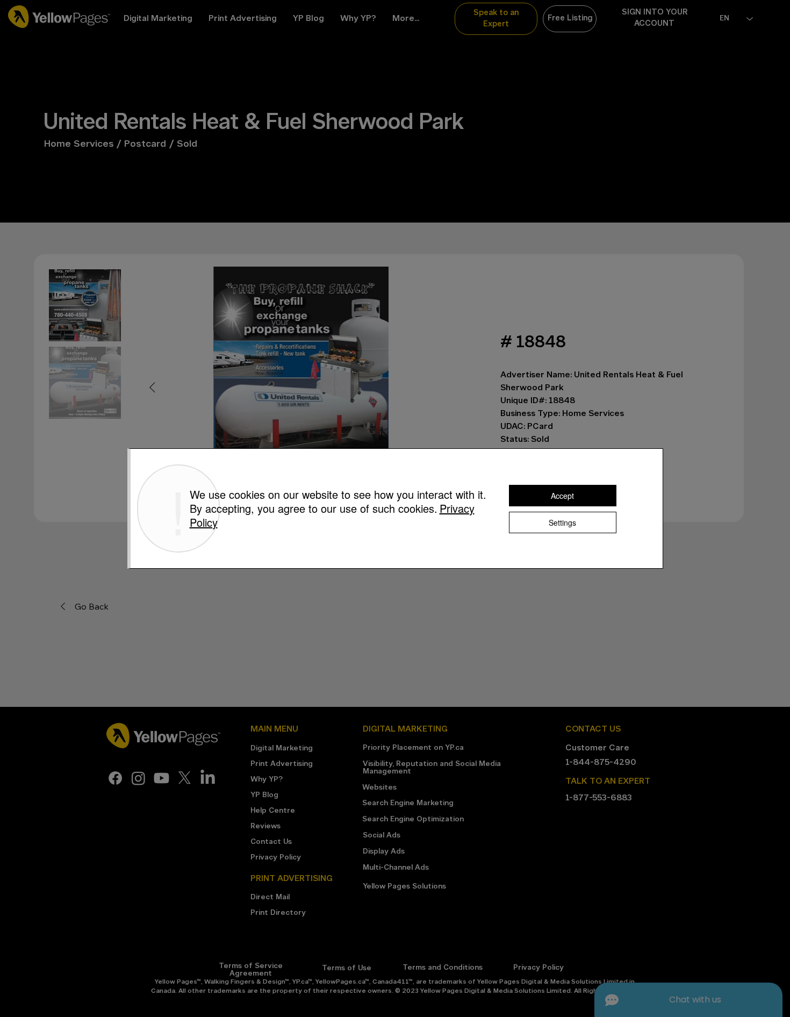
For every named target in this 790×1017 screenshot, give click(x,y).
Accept (562, 495)
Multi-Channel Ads (396, 868)
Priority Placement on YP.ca (413, 748)
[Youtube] (161, 778)
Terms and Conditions (443, 968)
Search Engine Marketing (408, 803)
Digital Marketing (281, 748)
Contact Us (271, 842)
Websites (379, 788)
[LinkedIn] (208, 778)
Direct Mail (270, 897)
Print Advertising (281, 764)
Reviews (265, 826)
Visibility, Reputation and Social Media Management (432, 768)
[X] (184, 778)
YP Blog (264, 795)
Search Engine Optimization (413, 819)
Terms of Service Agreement (251, 970)
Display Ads (384, 852)
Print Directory (278, 913)
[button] (496, 19)
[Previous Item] (152, 388)
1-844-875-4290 (600, 762)
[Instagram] (138, 778)
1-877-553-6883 (598, 798)
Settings (562, 522)
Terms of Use (346, 968)
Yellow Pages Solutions (404, 887)
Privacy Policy (275, 858)
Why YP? (266, 780)
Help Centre (272, 811)
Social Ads (381, 836)
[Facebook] (115, 778)
